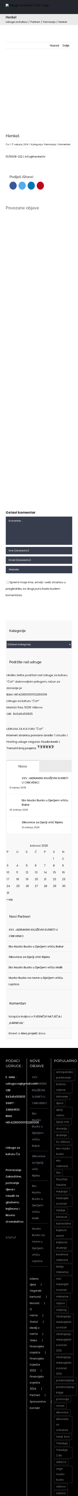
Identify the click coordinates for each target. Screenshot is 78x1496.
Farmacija (50, 144)
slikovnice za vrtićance (62, 1424)
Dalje (66, 45)
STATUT (11, 1237)
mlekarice (62, 1296)
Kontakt (35, 1408)
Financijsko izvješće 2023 (37, 1365)
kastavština (63, 1223)
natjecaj (61, 1310)
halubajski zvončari (62, 1201)
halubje (60, 1210)
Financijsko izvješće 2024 (37, 1383)
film (58, 1173)
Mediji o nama (35, 1331)
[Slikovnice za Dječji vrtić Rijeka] (14, 823)
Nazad (54, 45)
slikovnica (62, 1412)
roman (60, 1406)
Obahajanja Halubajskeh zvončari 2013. (63, 1342)
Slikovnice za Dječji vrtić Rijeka (42, 822)
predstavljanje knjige (65, 1389)
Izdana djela (34, 1282)
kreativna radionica (62, 1257)
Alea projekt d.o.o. (33, 1033)
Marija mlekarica (62, 1269)
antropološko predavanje (64, 1074)
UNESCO (61, 1462)
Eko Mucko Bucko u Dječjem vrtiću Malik (35, 967)
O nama (34, 1312)
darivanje (62, 1096)
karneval (61, 1217)
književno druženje (62, 1245)
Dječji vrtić (62, 1122)
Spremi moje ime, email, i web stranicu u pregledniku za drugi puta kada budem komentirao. (36, 588)
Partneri (35, 1395)
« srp (9, 899)
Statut (34, 1322)
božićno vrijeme (61, 1087)
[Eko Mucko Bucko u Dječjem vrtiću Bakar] (14, 801)
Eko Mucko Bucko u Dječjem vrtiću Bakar (45, 802)
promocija (62, 1399)
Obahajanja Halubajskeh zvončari (63, 1322)
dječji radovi (60, 1112)
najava (60, 1303)
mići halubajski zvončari (62, 1284)
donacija (61, 1128)
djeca (59, 1103)
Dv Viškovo (63, 1142)
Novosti (34, 1303)
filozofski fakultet (61, 1182)
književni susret (61, 1233)
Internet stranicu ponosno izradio (29, 735)
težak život (63, 1437)
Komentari (64, 144)
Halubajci (62, 1191)
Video (33, 1340)
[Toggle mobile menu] (70, 6)
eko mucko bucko (63, 1151)
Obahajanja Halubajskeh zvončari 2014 (63, 1366)
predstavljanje (65, 1380)
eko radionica (62, 1163)
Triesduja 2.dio (62, 1452)
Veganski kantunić (35, 1294)
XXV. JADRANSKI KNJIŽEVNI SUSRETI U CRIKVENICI (45, 780)
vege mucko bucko (60, 1474)
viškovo (61, 1486)
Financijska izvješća (37, 1349)
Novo (22, 766)
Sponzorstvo (38, 1401)
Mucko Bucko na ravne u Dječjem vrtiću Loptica (38, 1245)
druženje (61, 1135)
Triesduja (62, 1443)
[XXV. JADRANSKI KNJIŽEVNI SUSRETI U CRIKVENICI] (14, 779)
